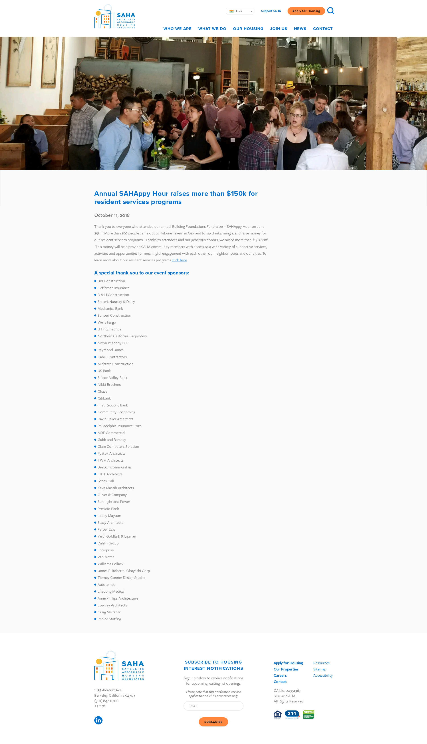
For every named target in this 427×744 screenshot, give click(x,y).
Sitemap (319, 669)
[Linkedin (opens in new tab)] (98, 720)
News (300, 29)
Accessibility (323, 675)
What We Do (212, 29)
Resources (321, 663)
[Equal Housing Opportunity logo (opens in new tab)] (278, 714)
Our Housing (248, 29)
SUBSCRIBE (213, 722)
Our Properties (286, 669)
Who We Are (177, 29)
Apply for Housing (306, 11)
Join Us (278, 29)
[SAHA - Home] (114, 16)
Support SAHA (271, 11)
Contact (323, 29)
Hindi (238, 11)
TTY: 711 (100, 706)
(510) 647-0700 (106, 700)
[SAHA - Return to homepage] (119, 665)
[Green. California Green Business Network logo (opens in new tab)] (308, 714)
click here (179, 260)
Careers (280, 675)
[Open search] (331, 10)
